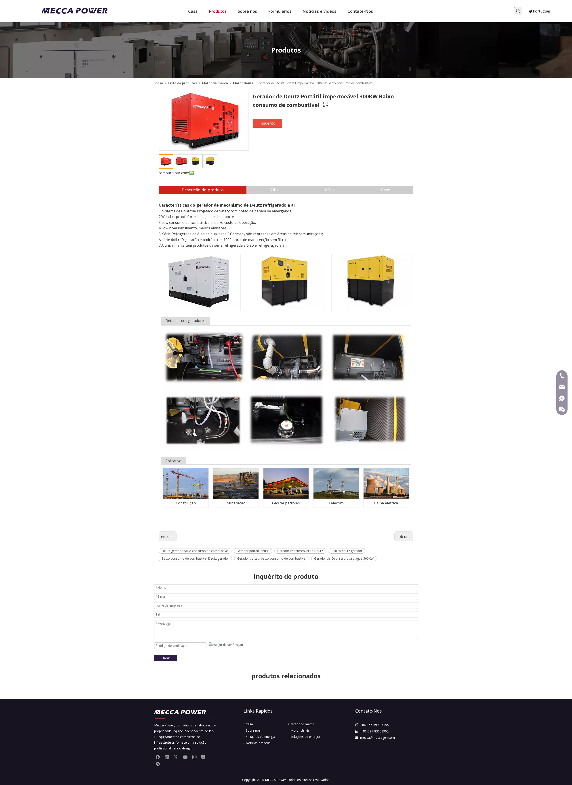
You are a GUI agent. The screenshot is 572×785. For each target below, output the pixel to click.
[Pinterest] (203, 756)
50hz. (274, 190)
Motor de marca (302, 724)
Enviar (165, 658)
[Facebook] (157, 756)
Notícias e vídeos (258, 743)
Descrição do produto (203, 190)
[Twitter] (176, 756)
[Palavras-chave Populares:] (518, 11)
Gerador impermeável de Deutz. (300, 551)
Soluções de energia (260, 736)
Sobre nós (253, 730)
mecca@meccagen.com (375, 737)
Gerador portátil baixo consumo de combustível (271, 558)
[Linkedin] (166, 756)
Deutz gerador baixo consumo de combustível (195, 551)
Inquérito (267, 123)
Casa (249, 724)
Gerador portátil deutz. (253, 551)
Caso (385, 190)
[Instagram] (194, 756)
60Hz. (330, 190)
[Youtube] (185, 756)
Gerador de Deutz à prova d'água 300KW (344, 558)
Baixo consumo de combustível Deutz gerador (195, 558)
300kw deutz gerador (347, 551)
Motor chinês (300, 730)
